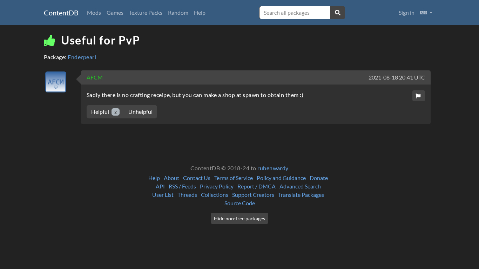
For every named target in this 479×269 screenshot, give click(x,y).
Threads (187, 194)
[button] (426, 13)
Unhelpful (140, 111)
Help (199, 12)
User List (163, 194)
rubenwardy (273, 168)
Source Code (239, 203)
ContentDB (61, 12)
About (171, 177)
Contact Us (196, 177)
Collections (214, 194)
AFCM (95, 77)
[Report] (418, 95)
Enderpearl (82, 57)
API (160, 186)
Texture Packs (145, 12)
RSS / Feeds (182, 186)
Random (178, 12)
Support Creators (253, 194)
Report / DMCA (256, 186)
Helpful (104, 111)
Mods (94, 12)
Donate (319, 177)
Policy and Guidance (281, 177)
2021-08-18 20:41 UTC (397, 77)
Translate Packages (301, 194)
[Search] (337, 12)
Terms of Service (233, 177)
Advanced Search (300, 186)
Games (115, 12)
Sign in (406, 12)
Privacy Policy (217, 186)
